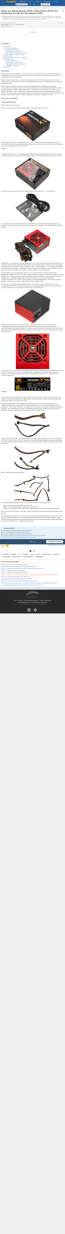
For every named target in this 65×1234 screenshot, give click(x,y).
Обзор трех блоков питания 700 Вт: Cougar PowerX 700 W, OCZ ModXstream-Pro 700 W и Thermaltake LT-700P (29, 574)
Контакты (20, 600)
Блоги (30, 1)
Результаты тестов (8, 59)
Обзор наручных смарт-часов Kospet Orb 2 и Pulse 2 (14, 564)
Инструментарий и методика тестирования (15, 57)
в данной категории (50, 80)
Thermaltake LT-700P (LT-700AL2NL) (16, 53)
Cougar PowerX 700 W (12, 49)
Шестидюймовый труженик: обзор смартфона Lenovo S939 (16, 578)
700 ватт (32, 554)
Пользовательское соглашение (39, 602)
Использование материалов (31, 600)
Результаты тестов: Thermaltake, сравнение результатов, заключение (19, 537)
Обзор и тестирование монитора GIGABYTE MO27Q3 (15, 572)
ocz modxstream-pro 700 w (28, 556)
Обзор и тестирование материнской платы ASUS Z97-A (15, 576)
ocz (19, 554)
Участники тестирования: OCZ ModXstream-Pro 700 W (16, 532)
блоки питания (5, 554)
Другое (55, 1)
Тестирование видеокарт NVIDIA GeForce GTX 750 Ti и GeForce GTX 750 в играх (21, 585)
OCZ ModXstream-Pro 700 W (14, 51)
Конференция (22, 1)
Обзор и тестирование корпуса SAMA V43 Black (13, 570)
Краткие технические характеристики (13, 54)
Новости (37, 1)
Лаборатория (46, 1)
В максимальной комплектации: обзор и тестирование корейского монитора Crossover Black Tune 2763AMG (29, 583)
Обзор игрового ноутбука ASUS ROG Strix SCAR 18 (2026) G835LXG (18, 566)
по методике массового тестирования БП (31, 73)
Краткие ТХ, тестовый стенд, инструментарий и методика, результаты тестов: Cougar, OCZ (24, 535)
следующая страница (54, 541)
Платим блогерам (22, 4)
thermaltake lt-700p (39, 556)
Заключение (6, 67)
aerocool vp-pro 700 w (46, 554)
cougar (38, 554)
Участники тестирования (10, 48)
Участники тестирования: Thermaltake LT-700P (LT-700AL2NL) (17, 533)
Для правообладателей (24, 602)
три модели (16, 81)
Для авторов (48, 600)
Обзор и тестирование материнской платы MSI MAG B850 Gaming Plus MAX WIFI (22, 568)
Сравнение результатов (12, 65)
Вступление (6, 46)
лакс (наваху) (13, 554)
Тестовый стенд (7, 56)
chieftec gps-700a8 (6, 556)
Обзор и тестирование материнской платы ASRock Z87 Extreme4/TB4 (19, 581)
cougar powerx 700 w (16, 556)
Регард (51, 81)
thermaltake (25, 554)
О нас (15, 600)
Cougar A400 (15, 225)
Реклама (41, 600)
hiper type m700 (56, 554)
